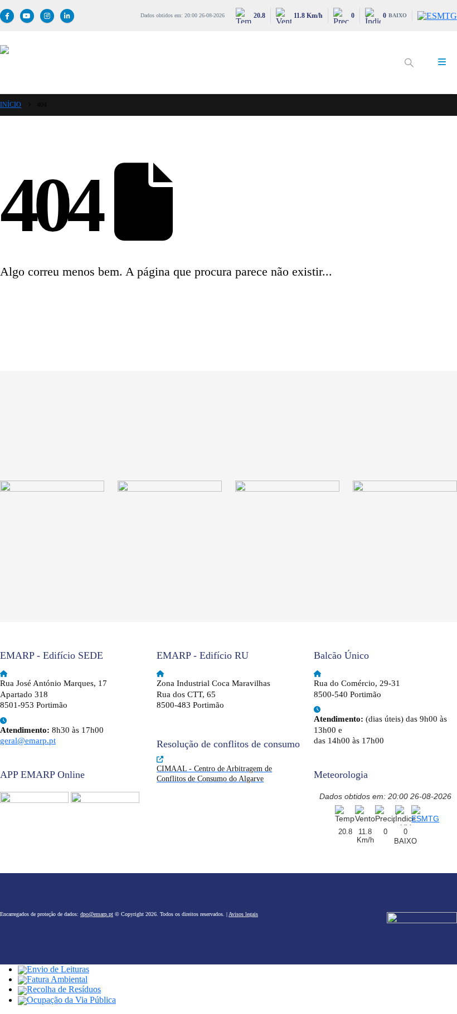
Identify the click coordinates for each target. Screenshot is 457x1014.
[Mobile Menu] (442, 62)
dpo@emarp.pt (96, 914)
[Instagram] (47, 16)
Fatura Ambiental (57, 979)
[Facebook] (7, 16)
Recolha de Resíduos (64, 989)
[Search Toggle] (408, 63)
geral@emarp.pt (28, 740)
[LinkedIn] (67, 16)
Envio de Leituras (58, 969)
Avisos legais (243, 914)
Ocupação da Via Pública (71, 1000)
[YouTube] (27, 16)
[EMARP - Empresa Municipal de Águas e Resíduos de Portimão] (195, 62)
